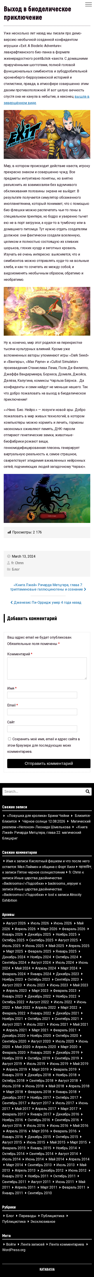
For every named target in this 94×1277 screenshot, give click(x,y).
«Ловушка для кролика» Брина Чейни (38, 816)
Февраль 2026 (73, 929)
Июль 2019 (36, 1064)
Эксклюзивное (42, 1221)
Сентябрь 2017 (14, 1103)
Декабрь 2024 (13, 957)
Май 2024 (22, 968)
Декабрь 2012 (52, 1171)
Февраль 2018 (39, 1092)
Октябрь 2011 (64, 1176)
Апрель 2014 (79, 1159)
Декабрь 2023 (67, 974)
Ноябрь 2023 (12, 980)
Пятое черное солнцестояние (41, 872)
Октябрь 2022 (13, 1002)
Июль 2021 (36, 1024)
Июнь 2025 (34, 946)
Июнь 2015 (36, 1142)
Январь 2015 (40, 1148)
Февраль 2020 (14, 1052)
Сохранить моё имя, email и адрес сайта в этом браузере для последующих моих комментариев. (43, 745)
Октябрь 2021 (39, 1019)
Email (12, 705)
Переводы (27, 1216)
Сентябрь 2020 (14, 1041)
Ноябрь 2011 (38, 1176)
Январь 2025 (66, 951)
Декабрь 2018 (39, 1075)
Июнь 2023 (59, 985)
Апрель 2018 (79, 1086)
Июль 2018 (11, 1086)
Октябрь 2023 (39, 980)
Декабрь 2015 (39, 1137)
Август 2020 (41, 1041)
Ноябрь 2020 (40, 1036)
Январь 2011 (12, 1193)
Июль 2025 (11, 946)
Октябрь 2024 (67, 957)
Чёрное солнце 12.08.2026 (43, 821)
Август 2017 (41, 1103)
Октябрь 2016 (39, 1120)
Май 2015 (57, 1142)
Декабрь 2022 (39, 996)
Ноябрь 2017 (40, 1097)
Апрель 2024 (45, 968)
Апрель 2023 (16, 991)
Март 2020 (69, 1047)
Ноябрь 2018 (66, 1075)
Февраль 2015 (14, 1148)
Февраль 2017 (14, 1114)
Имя (12, 688)
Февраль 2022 (14, 1013)
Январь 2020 (40, 1052)
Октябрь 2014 (13, 1154)
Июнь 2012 (77, 1171)
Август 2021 (12, 1024)
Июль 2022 (63, 1002)
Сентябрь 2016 (67, 1120)
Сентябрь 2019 (67, 1058)
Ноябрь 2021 (12, 1019)
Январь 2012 (12, 1176)
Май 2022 (22, 1008)
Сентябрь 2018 (41, 1081)
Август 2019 (12, 1064)
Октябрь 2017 (67, 1097)
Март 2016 (40, 1131)
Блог (16, 569)
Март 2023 (40, 991)
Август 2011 (41, 1182)
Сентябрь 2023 (67, 980)
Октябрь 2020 (67, 1036)
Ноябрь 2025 (66, 935)
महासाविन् (85, 867)
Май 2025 (56, 946)
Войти (11, 1244)
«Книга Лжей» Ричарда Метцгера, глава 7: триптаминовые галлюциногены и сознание (46, 587)
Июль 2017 (65, 1103)
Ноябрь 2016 (12, 1120)
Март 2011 (48, 1187)
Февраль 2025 (39, 951)
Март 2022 (69, 1008)
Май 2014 (56, 1159)
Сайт (11, 722)
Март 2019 (40, 1069)
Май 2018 (56, 1086)
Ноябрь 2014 (66, 1148)
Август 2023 (12, 985)
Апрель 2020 (45, 1047)
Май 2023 (80, 985)
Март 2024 (69, 968)
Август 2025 (68, 940)
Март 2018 (14, 1092)
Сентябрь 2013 (40, 1165)
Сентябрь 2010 (40, 1193)
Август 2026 (16, 923)
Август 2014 (68, 1154)
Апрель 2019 (16, 1069)
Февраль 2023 (65, 991)
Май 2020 (22, 1047)
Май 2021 (80, 1024)
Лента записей (32, 1244)
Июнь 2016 (59, 1126)
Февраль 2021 (65, 1030)
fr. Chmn (17, 563)
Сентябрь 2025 (41, 940)
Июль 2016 (36, 1126)
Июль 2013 (65, 1165)
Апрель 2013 (25, 1171)
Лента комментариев (66, 1244)
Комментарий (19, 654)
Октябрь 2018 (13, 1081)
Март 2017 (69, 1109)
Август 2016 (12, 1126)
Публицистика (52, 1216)
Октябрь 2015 (67, 1137)
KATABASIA (47, 1269)
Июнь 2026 (63, 923)
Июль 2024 (65, 963)
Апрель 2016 (16, 1131)
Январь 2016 (12, 1137)
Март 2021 (40, 1030)
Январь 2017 (40, 1114)
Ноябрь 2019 (12, 1058)
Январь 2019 (12, 1075)
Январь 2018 (66, 1092)
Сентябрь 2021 (67, 1019)
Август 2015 (12, 1142)
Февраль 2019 (65, 1069)
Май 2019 (80, 1064)
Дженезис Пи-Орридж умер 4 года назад (47, 602)
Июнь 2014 (34, 1159)
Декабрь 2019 (67, 1052)
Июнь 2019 (59, 1064)
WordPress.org (13, 1250)
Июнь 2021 (59, 1024)
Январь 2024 (40, 974)
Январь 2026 (12, 935)
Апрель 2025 (79, 946)
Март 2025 (14, 951)
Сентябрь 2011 (14, 1182)
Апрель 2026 (25, 929)
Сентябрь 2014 (41, 1154)
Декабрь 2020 (13, 1036)
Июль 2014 (11, 1159)
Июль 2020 (65, 1041)
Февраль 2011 (73, 1187)
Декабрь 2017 (13, 1097)
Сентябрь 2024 (14, 963)
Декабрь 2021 (67, 1013)
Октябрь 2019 (39, 1058)
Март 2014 (14, 1165)
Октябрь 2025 (13, 940)
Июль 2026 (40, 923)
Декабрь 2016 (67, 1114)
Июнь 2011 (65, 1182)
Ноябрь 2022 (66, 996)
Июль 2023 (36, 985)
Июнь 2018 (34, 1086)
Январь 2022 (40, 1013)
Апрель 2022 (45, 1008)
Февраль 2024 (14, 974)
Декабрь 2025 (39, 935)
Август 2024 (41, 963)
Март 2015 (78, 1142)
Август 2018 (68, 1081)
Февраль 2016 (65, 1131)
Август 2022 (39, 1002)
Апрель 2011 (25, 1187)
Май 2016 (80, 1126)
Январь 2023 (12, 996)
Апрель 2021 (16, 1030)
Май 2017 (22, 1109)
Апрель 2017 (45, 1109)
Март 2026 (48, 929)
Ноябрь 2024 (40, 957)
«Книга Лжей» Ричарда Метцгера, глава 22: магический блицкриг (44, 832)
